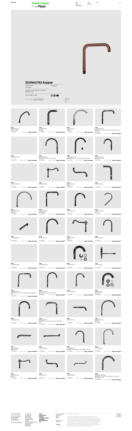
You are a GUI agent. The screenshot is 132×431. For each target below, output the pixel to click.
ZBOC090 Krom (99, 291)
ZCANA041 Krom (15, 375)
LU (14, 130)
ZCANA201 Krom (99, 184)
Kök (77, 2)
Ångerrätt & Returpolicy (31, 422)
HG (111, 130)
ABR (17, 130)
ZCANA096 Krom (43, 264)
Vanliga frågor (28, 418)
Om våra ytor (28, 415)
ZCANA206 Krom (99, 237)
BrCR (99, 377)
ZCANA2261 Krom (43, 157)
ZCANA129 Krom (43, 128)
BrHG (117, 130)
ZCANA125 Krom (43, 237)
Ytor (88, 2)
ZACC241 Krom (98, 264)
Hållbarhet (27, 424)
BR (105, 130)
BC (108, 130)
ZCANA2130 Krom (15, 237)
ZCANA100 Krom (43, 320)
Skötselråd (28, 416)
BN (70, 130)
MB (42, 130)
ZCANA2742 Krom (99, 128)
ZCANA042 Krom (43, 184)
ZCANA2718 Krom (15, 291)
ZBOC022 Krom (71, 264)
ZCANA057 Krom (71, 348)
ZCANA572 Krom (99, 320)
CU (103, 130)
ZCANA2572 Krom (15, 211)
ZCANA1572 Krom (15, 184)
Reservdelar (40, 3)
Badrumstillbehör (43, 420)
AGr (98, 131)
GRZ (76, 349)
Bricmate (58, 415)
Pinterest (118, 416)
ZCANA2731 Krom (43, 291)
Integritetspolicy (29, 419)
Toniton (58, 422)
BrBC (114, 130)
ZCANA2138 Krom (15, 348)
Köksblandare (42, 415)
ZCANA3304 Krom (71, 157)
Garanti (27, 420)
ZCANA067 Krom (71, 211)
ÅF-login (58, 424)
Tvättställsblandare (44, 418)
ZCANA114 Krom (71, 184)
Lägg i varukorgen (38, 99)
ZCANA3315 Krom (99, 211)
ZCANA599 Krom (43, 211)
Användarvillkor (29, 423)
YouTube (119, 415)
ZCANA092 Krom (15, 264)
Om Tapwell (28, 414)
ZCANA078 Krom (71, 291)
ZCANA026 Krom (43, 348)
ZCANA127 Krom (71, 237)
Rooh (57, 418)
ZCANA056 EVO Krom (100, 375)
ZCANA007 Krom (15, 128)
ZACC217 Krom (70, 128)
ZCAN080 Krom (99, 348)
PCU (19, 293)
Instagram (118, 414)
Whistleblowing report (16, 422)
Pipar (42, 6)
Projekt (89, 4)
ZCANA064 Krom (99, 157)
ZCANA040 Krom (71, 375)
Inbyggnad (79, 5)
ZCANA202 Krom (15, 320)
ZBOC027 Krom (71, 320)
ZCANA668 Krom (15, 157)
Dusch (40, 414)
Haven (57, 416)
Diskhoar (41, 416)
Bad (77, 4)
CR (11, 130)
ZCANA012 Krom (43, 375)
